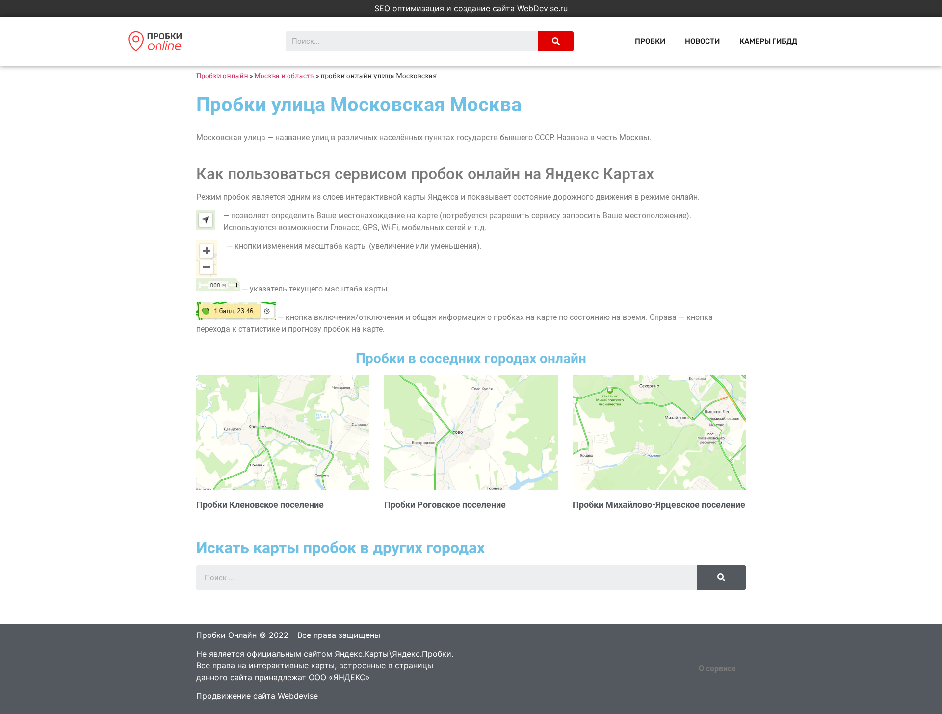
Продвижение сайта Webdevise (257, 696)
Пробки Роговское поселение (445, 505)
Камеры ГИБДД (768, 41)
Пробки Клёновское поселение (260, 505)
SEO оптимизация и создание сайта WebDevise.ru (471, 8)
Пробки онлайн (222, 75)
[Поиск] (556, 41)
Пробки (650, 41)
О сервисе (717, 668)
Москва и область (284, 75)
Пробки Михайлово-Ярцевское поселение (659, 505)
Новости (702, 41)
